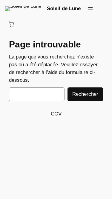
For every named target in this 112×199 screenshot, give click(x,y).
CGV (56, 114)
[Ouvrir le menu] (90, 8)
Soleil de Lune (64, 8)
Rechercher (85, 94)
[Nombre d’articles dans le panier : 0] (11, 24)
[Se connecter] (104, 8)
